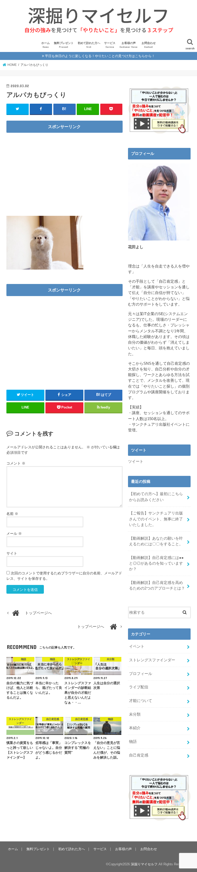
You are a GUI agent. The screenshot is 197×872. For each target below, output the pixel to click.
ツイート (135, 461)
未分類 (135, 714)
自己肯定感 (138, 755)
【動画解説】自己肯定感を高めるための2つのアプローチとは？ (157, 585)
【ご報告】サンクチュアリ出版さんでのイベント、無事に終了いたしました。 (156, 519)
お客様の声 (128, 44)
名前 (12, 514)
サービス (109, 44)
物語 (133, 742)
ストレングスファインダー (152, 660)
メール (14, 533)
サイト (11, 553)
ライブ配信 (138, 687)
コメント (15, 463)
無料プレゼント (64, 44)
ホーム (45, 44)
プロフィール (140, 674)
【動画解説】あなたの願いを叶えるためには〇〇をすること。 (156, 541)
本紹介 (135, 728)
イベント (136, 646)
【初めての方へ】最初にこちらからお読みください (156, 497)
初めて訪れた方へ (89, 44)
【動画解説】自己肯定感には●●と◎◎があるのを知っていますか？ (156, 563)
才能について (140, 701)
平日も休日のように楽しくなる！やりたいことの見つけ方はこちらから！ (100, 56)
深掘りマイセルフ (144, 864)
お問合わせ (149, 44)
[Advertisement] (64, 172)
